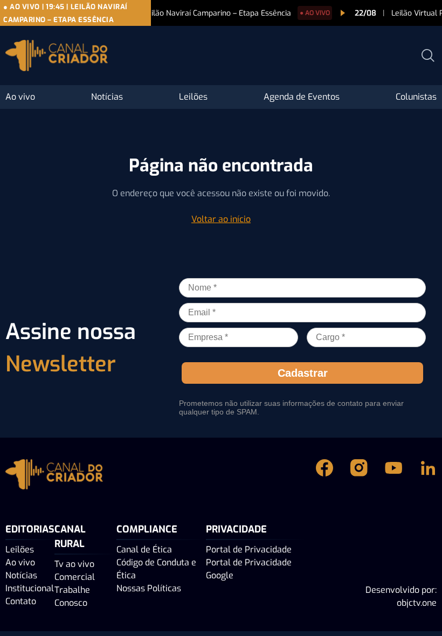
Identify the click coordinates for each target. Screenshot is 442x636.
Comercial (74, 577)
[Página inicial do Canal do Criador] (56, 57)
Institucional (29, 588)
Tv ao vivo (74, 564)
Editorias (29, 529)
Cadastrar (303, 373)
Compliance (146, 529)
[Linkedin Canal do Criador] (428, 476)
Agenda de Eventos (302, 96)
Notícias (107, 96)
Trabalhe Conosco (72, 596)
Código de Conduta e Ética (156, 569)
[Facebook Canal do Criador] (324, 476)
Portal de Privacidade (249, 549)
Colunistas (416, 96)
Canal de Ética (144, 549)
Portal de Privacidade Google (249, 569)
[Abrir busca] (428, 55)
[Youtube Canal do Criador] (393, 476)
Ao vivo (20, 96)
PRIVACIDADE (236, 529)
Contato (20, 601)
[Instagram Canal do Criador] (359, 476)
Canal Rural (70, 536)
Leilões (193, 96)
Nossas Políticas (148, 588)
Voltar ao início (221, 219)
